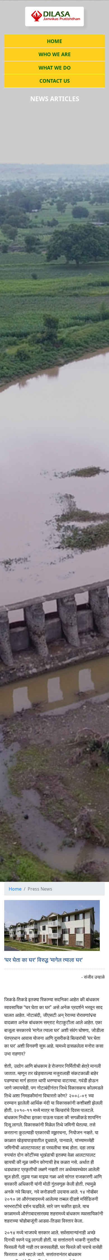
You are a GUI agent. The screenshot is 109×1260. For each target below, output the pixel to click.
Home (15, 889)
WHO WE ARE (55, 54)
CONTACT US (54, 80)
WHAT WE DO (55, 67)
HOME (54, 41)
